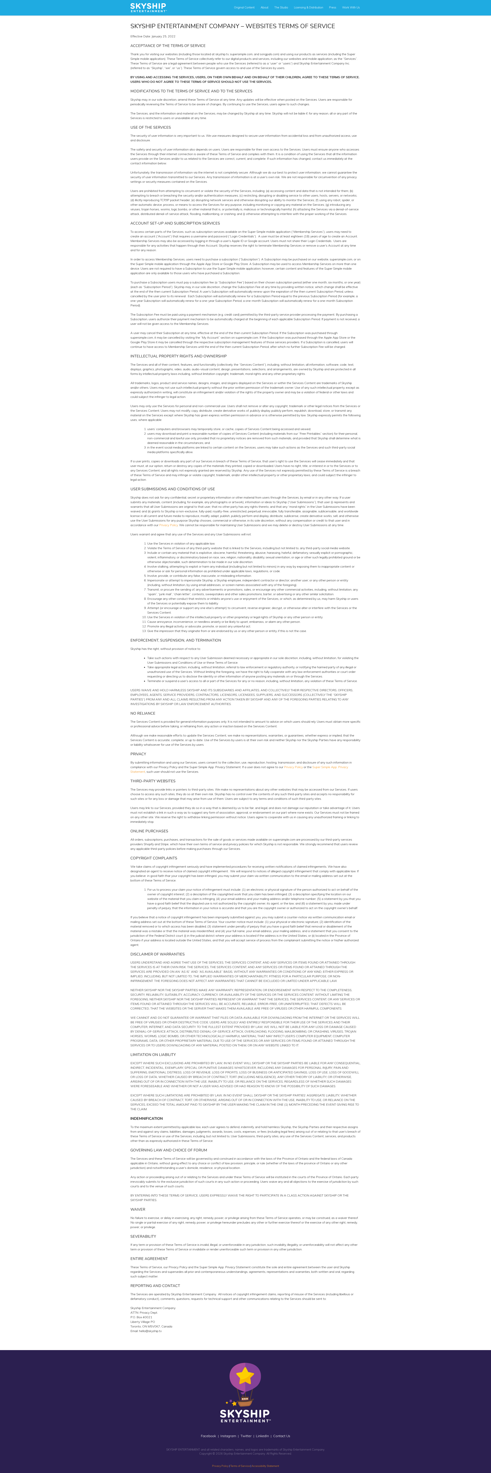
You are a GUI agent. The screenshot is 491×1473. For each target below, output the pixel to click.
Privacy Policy (168, 525)
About (264, 7)
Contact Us (281, 1436)
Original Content (244, 7)
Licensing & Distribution (308, 7)
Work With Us (351, 7)
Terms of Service (240, 1465)
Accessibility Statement (265, 1465)
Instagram (228, 1436)
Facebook (208, 1436)
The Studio (281, 7)
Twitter (246, 1436)
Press (332, 7)
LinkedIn (262, 1436)
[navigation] (148, 7)
